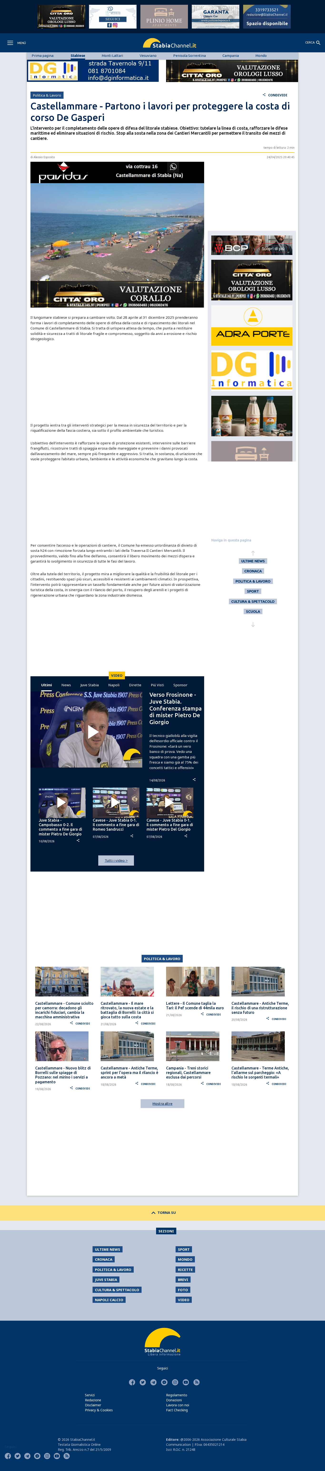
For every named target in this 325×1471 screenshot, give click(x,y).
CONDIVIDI (274, 95)
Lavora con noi (177, 1405)
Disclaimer (93, 1405)
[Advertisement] (117, 382)
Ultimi (46, 684)
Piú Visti (157, 684)
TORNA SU (162, 1212)
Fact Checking (177, 1410)
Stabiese (78, 56)
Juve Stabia (89, 684)
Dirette (135, 684)
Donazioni (174, 1400)
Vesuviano (148, 56)
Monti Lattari (112, 56)
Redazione (93, 1400)
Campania (230, 56)
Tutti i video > (116, 860)
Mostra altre (162, 1104)
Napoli (113, 684)
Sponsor (180, 684)
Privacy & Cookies (99, 1410)
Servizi (90, 1395)
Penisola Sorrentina (189, 56)
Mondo (261, 56)
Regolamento (176, 1395)
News (66, 684)
